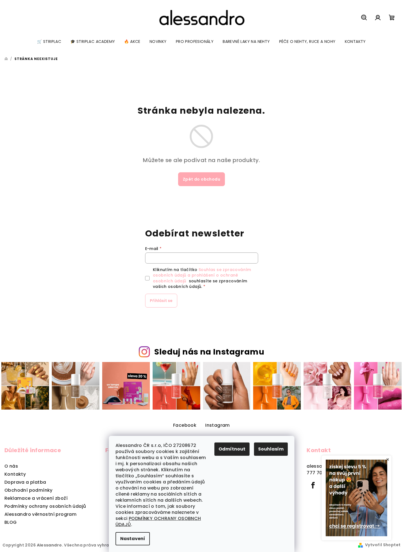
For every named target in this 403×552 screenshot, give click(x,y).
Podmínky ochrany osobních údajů (45, 506)
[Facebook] (313, 485)
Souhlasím (271, 449)
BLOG (10, 522)
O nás (11, 466)
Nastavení (132, 538)
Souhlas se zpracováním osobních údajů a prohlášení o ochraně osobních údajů (202, 275)
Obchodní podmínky (28, 490)
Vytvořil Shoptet (383, 545)
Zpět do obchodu (201, 179)
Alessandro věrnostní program (40, 514)
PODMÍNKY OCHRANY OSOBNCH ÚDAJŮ (158, 521)
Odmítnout (232, 449)
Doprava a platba (25, 482)
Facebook (184, 425)
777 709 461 (320, 473)
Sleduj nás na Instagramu (209, 351)
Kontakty (15, 474)
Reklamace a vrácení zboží (36, 498)
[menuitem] (49, 41)
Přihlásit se (161, 300)
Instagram (217, 425)
